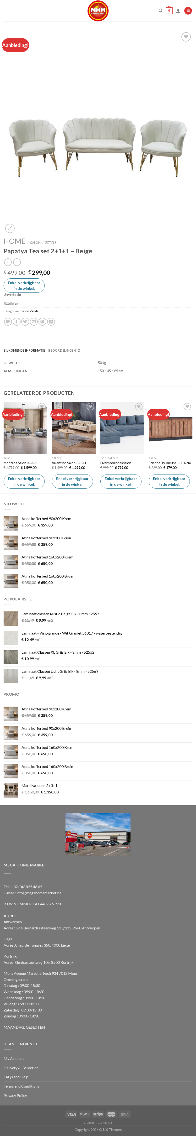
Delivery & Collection (21, 1067)
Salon (35, 243)
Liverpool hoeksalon (115, 463)
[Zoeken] (161, 10)
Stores (89, 1122)
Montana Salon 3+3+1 (20, 463)
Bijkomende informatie (24, 350)
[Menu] (188, 11)
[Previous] (3, 447)
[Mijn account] (178, 10)
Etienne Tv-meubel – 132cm (170, 463)
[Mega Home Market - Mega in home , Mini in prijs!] (98, 10)
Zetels (51, 243)
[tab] (24, 350)
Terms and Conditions (21, 1086)
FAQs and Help (16, 1076)
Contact (105, 1122)
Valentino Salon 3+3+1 (69, 463)
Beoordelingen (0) (64, 350)
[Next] (192, 447)
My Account (14, 1058)
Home (15, 241)
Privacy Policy (15, 1095)
